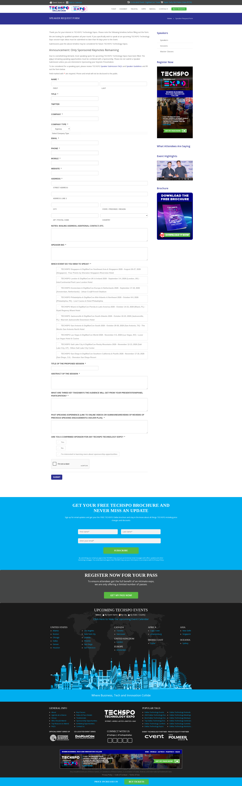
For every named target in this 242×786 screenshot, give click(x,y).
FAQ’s (53, 726)
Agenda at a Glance (58, 715)
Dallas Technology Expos (154, 726)
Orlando (87, 637)
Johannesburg (156, 634)
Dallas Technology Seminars (180, 721)
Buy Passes (80, 712)
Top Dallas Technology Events (156, 721)
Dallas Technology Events (154, 712)
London (120, 642)
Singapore (187, 634)
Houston (56, 647)
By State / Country (137, 615)
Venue (53, 718)
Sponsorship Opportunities (86, 721)
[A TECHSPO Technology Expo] (121, 718)
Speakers (162, 33)
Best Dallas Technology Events (156, 718)
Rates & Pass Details (84, 715)
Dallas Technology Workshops (181, 726)
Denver (56, 644)
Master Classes (167, 51)
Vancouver (121, 634)
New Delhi (187, 630)
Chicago (56, 637)
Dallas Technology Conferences (156, 723)
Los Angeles (89, 630)
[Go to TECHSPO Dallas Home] (68, 8)
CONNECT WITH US (118, 731)
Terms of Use (134, 775)
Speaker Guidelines (134, 66)
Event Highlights (167, 156)
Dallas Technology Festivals (180, 712)
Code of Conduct (121, 775)
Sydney (185, 643)
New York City (90, 634)
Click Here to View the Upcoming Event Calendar (121, 619)
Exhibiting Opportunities (85, 723)
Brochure (162, 188)
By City (124, 615)
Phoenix (87, 641)
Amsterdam (121, 650)
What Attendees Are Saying (173, 146)
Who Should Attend (58, 721)
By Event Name (111, 615)
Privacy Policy (107, 775)
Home (169, 18)
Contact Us (80, 726)
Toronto (120, 630)
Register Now (165, 62)
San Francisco (89, 647)
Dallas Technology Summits (180, 723)
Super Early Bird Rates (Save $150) (178, 2)
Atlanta (56, 630)
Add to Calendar (75, 2)
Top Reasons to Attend (60, 723)
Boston (56, 634)
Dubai (152, 643)
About (53, 712)
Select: (98, 615)
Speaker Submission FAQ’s (111, 66)
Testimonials (81, 718)
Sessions (164, 46)
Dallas (55, 641)
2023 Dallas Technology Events (156, 715)
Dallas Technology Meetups (180, 718)
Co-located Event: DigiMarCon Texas (145, 2)
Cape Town (155, 630)
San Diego (88, 644)
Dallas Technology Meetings (180, 715)
